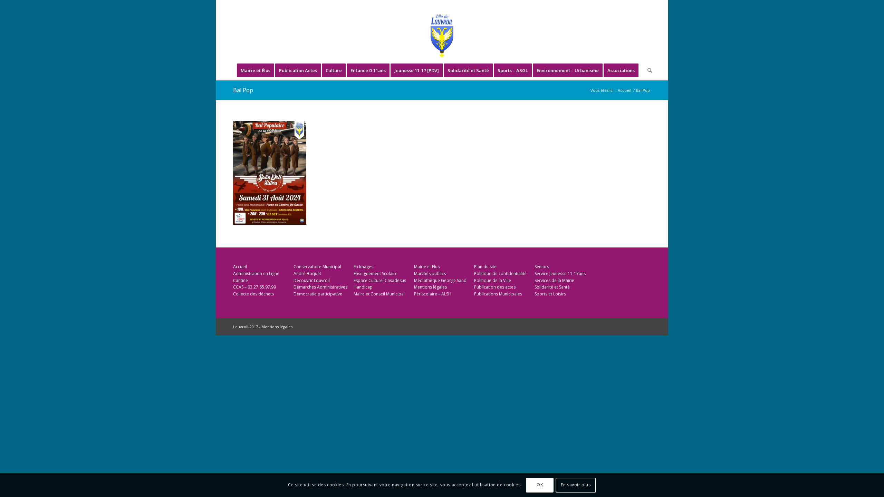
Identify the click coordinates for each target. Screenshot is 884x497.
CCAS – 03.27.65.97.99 (254, 287)
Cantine (240, 280)
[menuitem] (255, 70)
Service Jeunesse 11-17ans (560, 273)
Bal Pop (243, 90)
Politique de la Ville (492, 280)
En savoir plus (575, 485)
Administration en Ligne (256, 273)
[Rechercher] (647, 70)
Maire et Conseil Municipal (379, 294)
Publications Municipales (498, 294)
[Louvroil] (442, 36)
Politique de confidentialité (500, 273)
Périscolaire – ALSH (432, 294)
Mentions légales (430, 287)
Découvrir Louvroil (312, 280)
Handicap (363, 287)
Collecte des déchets (253, 294)
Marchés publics (430, 273)
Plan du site (485, 267)
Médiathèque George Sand (440, 280)
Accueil (240, 267)
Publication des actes (495, 287)
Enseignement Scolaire (375, 273)
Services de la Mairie (554, 280)
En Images (363, 267)
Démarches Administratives (320, 287)
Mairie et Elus (427, 267)
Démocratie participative (318, 294)
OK (540, 485)
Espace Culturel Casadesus (380, 280)
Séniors (542, 267)
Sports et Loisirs (550, 294)
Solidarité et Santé (552, 287)
